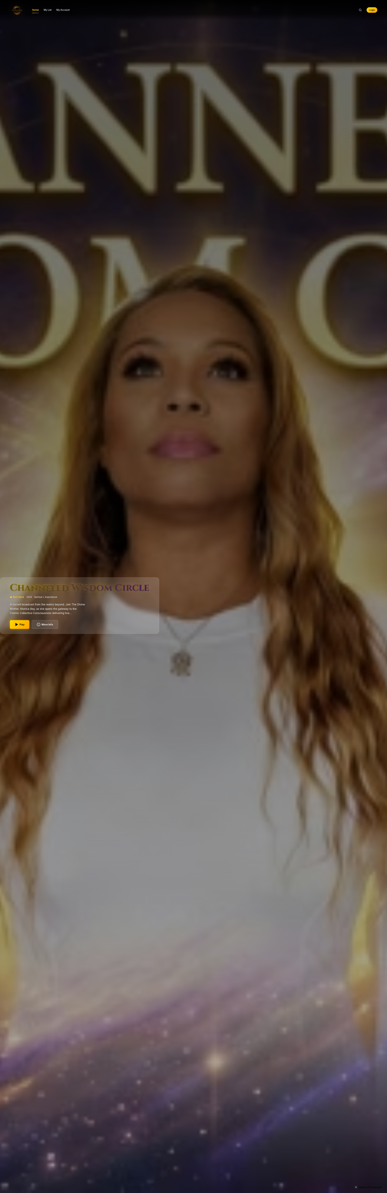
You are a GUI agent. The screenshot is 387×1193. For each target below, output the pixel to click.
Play (22, 624)
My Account (63, 9)
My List (48, 9)
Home (35, 9)
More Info (47, 624)
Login (372, 10)
